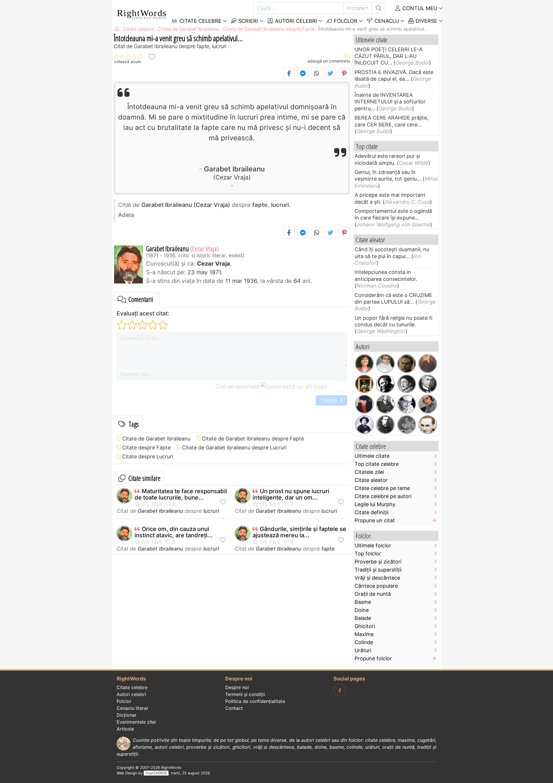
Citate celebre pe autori (383, 496)
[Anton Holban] (428, 424)
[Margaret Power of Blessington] (406, 424)
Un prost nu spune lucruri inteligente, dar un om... (291, 494)
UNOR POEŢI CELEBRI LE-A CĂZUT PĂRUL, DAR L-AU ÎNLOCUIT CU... (389, 56)
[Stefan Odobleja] (385, 424)
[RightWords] (117, 29)
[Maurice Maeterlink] (428, 384)
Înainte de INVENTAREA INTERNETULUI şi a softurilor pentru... (390, 101)
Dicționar (127, 715)
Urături (363, 650)
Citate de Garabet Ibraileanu (156, 439)
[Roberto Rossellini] (385, 404)
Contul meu (419, 8)
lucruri (211, 511)
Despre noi (237, 687)
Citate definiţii (372, 512)
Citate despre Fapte (146, 448)
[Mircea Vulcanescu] (406, 363)
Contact (234, 708)
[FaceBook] (340, 690)
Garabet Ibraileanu (234, 172)
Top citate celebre (377, 464)
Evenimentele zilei (136, 722)
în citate (356, 8)
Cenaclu (386, 21)
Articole (125, 729)
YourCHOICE (156, 773)
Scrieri (247, 21)
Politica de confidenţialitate (255, 701)
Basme (363, 602)
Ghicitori (365, 626)
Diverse (425, 21)
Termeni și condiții (245, 694)
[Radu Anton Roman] (364, 384)
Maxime (364, 634)
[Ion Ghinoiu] (428, 404)
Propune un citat (375, 520)
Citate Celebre (199, 21)
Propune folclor (373, 658)
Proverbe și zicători (378, 562)
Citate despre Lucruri (147, 456)
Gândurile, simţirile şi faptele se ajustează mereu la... (299, 532)
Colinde (364, 642)
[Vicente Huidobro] (428, 363)
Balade (363, 618)
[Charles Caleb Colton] (385, 384)
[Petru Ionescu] (364, 404)
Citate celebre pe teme (382, 488)
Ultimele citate (372, 456)
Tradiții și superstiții (378, 570)
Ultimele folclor (373, 545)
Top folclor (368, 554)
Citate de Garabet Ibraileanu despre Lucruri (234, 448)
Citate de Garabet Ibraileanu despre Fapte (253, 439)
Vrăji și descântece (377, 578)
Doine (362, 610)
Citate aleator (371, 480)
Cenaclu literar (132, 708)
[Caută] (379, 8)
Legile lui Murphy (375, 504)
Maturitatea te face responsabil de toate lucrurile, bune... (181, 494)
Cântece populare (376, 586)
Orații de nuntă (373, 594)
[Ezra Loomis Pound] (406, 384)
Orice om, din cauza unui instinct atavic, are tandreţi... (174, 532)
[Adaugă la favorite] (152, 56)
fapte (328, 549)
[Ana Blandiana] (364, 363)
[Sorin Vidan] (385, 363)
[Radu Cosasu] (406, 404)
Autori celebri (295, 21)
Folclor (344, 21)
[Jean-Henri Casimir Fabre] (364, 424)
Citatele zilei (369, 472)
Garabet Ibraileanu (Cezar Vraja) (185, 204)
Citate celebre (132, 687)
